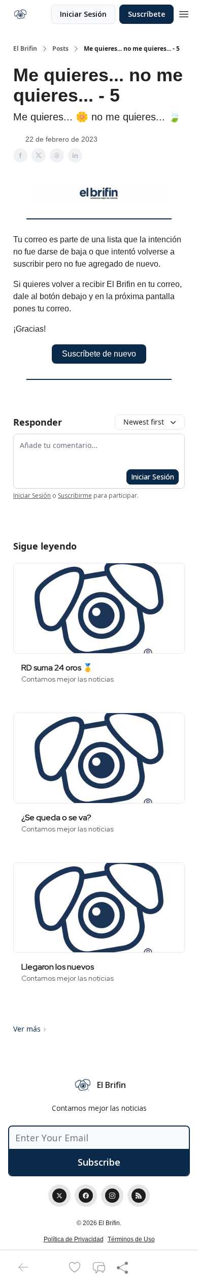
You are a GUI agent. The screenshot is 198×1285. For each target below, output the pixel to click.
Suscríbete (146, 14)
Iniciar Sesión (83, 14)
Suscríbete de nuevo (99, 353)
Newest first (143, 422)
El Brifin (25, 49)
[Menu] (184, 12)
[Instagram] (112, 1195)
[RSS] (138, 1195)
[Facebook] (86, 1195)
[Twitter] (59, 1195)
